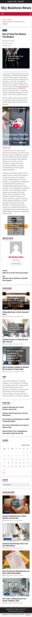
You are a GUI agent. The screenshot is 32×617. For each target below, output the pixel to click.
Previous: (15, 272)
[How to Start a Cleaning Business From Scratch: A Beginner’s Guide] (16, 587)
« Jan (3, 473)
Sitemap (28, 614)
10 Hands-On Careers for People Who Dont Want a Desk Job (15, 340)
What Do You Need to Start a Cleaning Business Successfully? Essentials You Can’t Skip (14, 432)
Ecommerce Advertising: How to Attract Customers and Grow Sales (13, 408)
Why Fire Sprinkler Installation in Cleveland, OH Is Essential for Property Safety (15, 368)
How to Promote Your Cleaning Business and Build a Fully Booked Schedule (15, 572)
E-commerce (8, 511)
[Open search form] (30, 14)
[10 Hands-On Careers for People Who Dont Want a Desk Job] (16, 328)
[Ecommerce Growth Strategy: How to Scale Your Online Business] (16, 532)
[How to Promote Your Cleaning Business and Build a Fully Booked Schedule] (16, 560)
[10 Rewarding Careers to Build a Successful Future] (16, 300)
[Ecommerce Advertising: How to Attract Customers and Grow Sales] (16, 504)
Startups (7, 566)
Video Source (6, 147)
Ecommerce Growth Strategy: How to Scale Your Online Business (15, 544)
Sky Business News (16, 7)
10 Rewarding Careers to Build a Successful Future (15, 313)
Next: (15, 278)
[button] (2, 14)
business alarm (23, 86)
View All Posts (16, 263)
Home (4, 30)
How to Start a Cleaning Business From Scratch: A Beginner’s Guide (14, 599)
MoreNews (11, 611)
